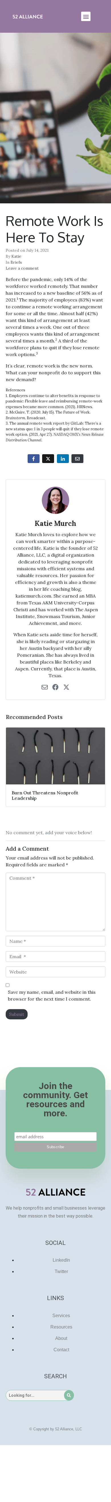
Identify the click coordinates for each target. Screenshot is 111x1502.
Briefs (16, 262)
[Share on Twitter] (48, 458)
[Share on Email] (77, 458)
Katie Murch (55, 523)
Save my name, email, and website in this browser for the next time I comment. (52, 995)
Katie (16, 256)
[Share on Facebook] (34, 458)
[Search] (69, 1395)
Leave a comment (22, 268)
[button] (86, 16)
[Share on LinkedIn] (63, 458)
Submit (16, 1014)
